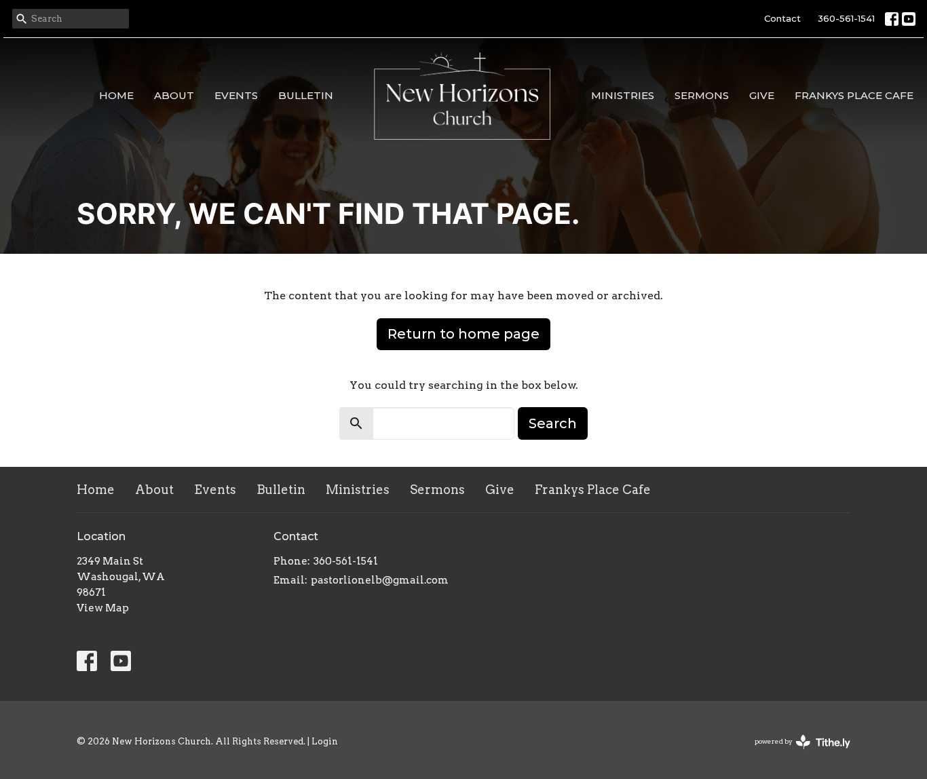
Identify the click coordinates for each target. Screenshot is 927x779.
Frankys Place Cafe (854, 95)
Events (236, 95)
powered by (795, 753)
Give (761, 95)
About (174, 95)
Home (116, 95)
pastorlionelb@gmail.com (380, 580)
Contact (782, 18)
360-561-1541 (846, 18)
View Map (103, 608)
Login (324, 741)
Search (553, 423)
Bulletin (305, 95)
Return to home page (463, 334)
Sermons (702, 95)
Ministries (622, 95)
